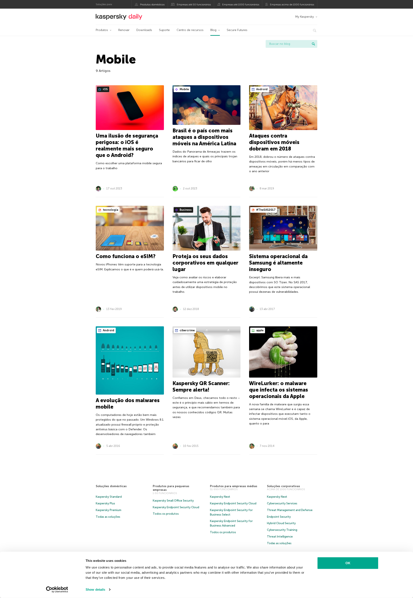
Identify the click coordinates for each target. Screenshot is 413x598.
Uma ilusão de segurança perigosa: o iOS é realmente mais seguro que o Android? (127, 145)
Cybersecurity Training (282, 529)
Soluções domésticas (111, 486)
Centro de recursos (190, 30)
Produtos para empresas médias (233, 486)
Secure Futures (237, 30)
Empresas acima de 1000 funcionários (292, 4)
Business (185, 209)
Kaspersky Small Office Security (173, 500)
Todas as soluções (108, 516)
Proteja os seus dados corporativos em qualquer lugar (205, 262)
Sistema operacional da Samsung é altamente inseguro (278, 262)
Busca (313, 44)
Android (262, 89)
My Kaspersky (304, 17)
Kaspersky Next (220, 496)
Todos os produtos (166, 513)
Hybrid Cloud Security (281, 523)
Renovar (123, 30)
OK (347, 563)
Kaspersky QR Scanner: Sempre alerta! (201, 386)
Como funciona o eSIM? (126, 256)
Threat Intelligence (280, 536)
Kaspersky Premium (108, 510)
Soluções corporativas (283, 486)
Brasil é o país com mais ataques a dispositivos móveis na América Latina (204, 137)
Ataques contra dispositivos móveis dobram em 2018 (274, 142)
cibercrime (187, 330)
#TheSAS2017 (266, 209)
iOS (105, 89)
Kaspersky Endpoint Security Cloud (176, 507)
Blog (213, 30)
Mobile (184, 89)
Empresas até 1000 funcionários (240, 4)
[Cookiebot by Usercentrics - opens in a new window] (57, 589)
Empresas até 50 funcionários (194, 4)
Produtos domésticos (152, 4)
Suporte (164, 30)
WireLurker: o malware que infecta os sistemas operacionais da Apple (278, 389)
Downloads (144, 30)
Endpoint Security (279, 516)
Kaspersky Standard (109, 496)
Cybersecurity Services (282, 503)
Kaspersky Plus (105, 503)
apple (260, 330)
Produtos (102, 30)
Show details (95, 589)
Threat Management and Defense (290, 510)
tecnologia (110, 209)
